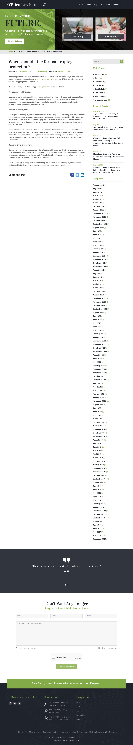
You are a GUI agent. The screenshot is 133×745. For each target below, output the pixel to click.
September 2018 (100, 479)
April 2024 (97, 284)
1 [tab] (65, 585)
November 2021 (99, 373)
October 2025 (99, 220)
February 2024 (99, 291)
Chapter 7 (99, 85)
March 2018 (98, 500)
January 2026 (98, 210)
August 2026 (98, 185)
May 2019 (97, 451)
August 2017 (98, 521)
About (88, 4)
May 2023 (97, 323)
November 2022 (99, 344)
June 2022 (97, 358)
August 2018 (98, 482)
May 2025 (97, 238)
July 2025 (97, 231)
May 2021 (97, 387)
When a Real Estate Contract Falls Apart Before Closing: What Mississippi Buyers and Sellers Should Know (108, 142)
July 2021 (97, 383)
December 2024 (99, 256)
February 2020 (99, 422)
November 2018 (99, 472)
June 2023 (97, 320)
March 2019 (98, 458)
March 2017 (98, 535)
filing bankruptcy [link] (45, 87)
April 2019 (97, 454)
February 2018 (99, 504)
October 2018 (98, 475)
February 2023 (99, 334)
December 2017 (99, 511)
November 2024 (99, 259)
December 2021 (99, 369)
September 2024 (100, 266)
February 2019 (99, 461)
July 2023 (97, 316)
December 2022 (99, 341)
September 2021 (100, 380)
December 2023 (99, 298)
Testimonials (105, 4)
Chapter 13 (99, 82)
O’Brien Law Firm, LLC (26, 4)
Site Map (65, 740)
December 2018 (99, 468)
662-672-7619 (54, 712)
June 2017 (97, 528)
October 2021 (98, 376)
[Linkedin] (82, 175)
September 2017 (100, 518)
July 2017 (97, 525)
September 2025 (100, 224)
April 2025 (97, 242)
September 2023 (100, 309)
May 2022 (97, 362)
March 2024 (98, 288)
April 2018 (97, 497)
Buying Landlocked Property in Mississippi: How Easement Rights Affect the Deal (107, 116)
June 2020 (97, 412)
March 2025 (98, 245)
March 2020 (98, 419)
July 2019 (97, 443)
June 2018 (97, 489)
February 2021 (99, 394)
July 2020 (97, 408)
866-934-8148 (54, 710)
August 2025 (98, 228)
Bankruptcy (20, 51)
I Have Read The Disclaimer (28, 648)
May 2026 (97, 196)
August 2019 (98, 440)
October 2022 (99, 348)
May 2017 (97, 532)
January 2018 (98, 507)
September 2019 (100, 436)
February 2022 (99, 366)
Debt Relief (99, 89)
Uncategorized (101, 100)
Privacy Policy (112, 648)
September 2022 (100, 351)
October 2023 (99, 305)
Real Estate (99, 96)
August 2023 (98, 312)
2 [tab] (67, 585)
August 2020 (98, 405)
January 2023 (98, 337)
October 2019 (99, 433)
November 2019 (99, 429)
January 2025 (98, 252)
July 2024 (97, 274)
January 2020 (98, 426)
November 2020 (99, 401)
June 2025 (97, 235)
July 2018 (97, 486)
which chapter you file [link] (43, 79)
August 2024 (98, 270)
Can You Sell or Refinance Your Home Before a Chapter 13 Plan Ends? (108, 128)
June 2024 (97, 277)
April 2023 (97, 327)
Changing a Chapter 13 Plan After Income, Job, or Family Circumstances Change (108, 156)
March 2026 (98, 203)
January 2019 (98, 465)
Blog (95, 4)
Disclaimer (101, 648)
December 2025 (99, 213)
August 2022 (98, 355)
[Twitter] (77, 175)
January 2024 (98, 295)
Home (81, 4)
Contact (116, 4)
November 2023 (99, 302)
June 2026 (97, 192)
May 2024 (97, 281)
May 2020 (97, 415)
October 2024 (99, 263)
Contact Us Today (15, 41)
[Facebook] (72, 175)
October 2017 (98, 514)
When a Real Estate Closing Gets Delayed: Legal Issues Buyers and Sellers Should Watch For (106, 170)
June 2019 (97, 447)
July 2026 (97, 189)
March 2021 (98, 390)
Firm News (99, 93)
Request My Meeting (66, 666)
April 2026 (97, 199)
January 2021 (98, 397)
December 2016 (99, 539)
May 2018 (97, 493)
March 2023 (98, 330)
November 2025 (99, 217)
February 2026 (99, 206)
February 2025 (99, 249)
